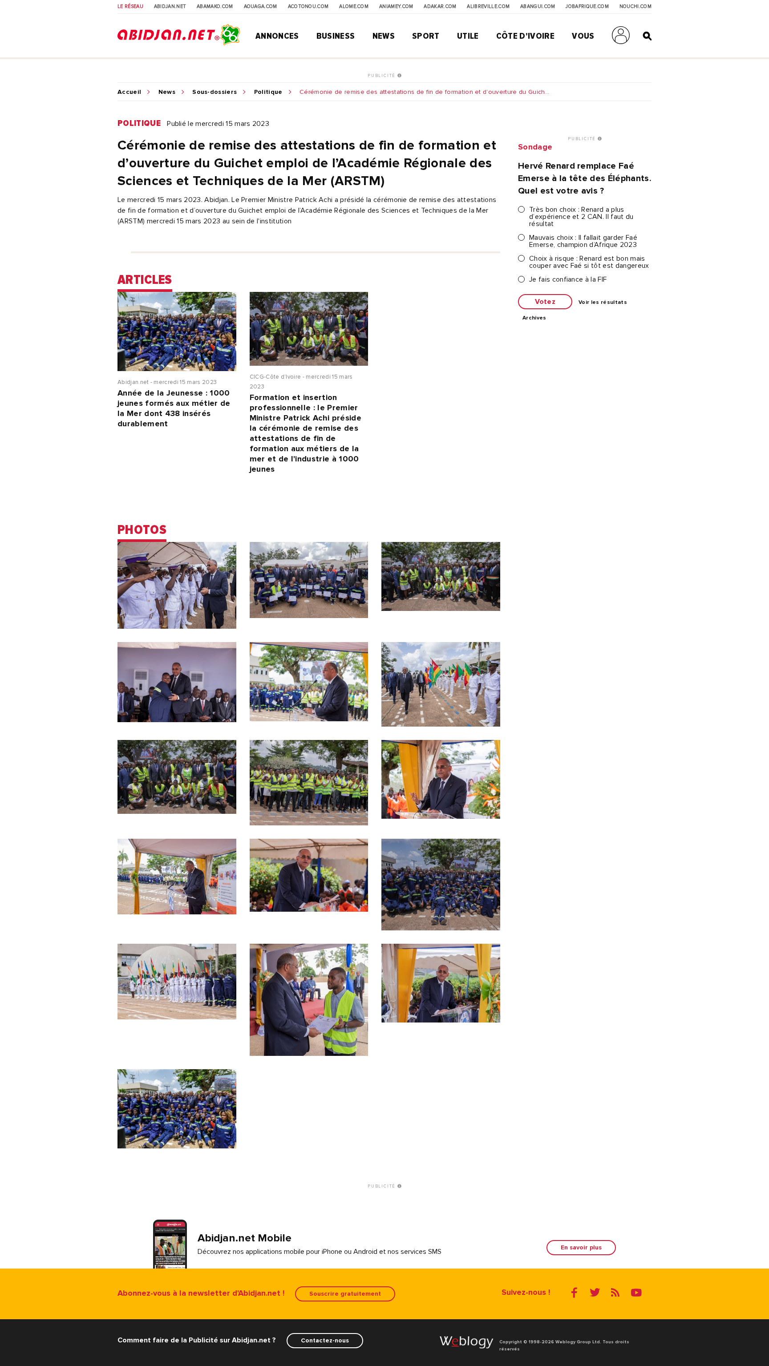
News (383, 36)
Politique (268, 92)
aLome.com (353, 6)
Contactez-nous (325, 1340)
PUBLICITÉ (382, 75)
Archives (534, 318)
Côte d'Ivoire (525, 36)
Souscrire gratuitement (345, 1293)
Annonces (277, 36)
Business (335, 36)
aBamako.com (215, 6)
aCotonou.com (308, 6)
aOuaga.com (260, 6)
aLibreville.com (488, 6)
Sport (426, 36)
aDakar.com (440, 6)
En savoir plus (581, 1247)
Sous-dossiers (214, 92)
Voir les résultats (603, 302)
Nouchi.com (635, 6)
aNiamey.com (396, 6)
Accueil (129, 92)
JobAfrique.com (587, 6)
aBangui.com (537, 6)
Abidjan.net (170, 6)
